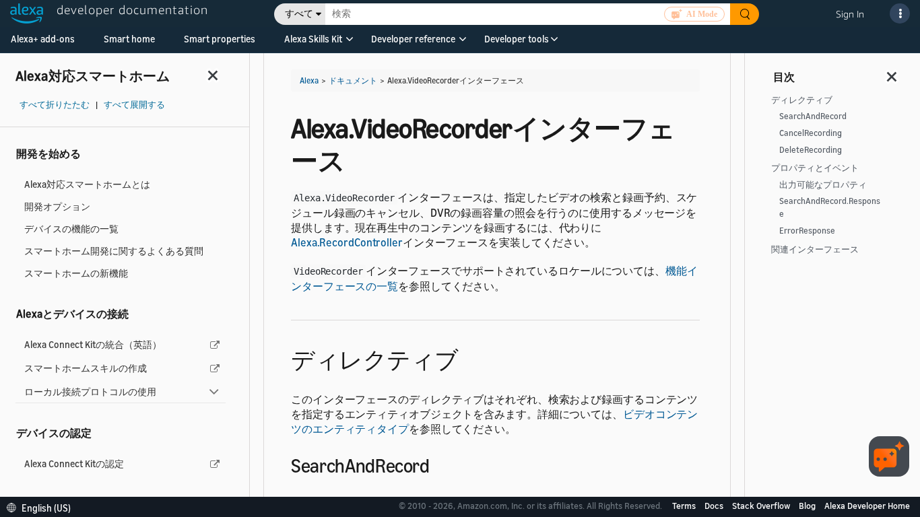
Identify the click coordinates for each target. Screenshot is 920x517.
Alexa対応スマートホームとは (87, 184)
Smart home (129, 38)
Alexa (309, 80)
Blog (808, 505)
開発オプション (57, 206)
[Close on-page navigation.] (892, 72)
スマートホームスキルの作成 (85, 368)
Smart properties (219, 38)
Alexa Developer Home (867, 505)
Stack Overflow (762, 505)
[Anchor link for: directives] (470, 358)
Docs (714, 505)
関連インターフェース (815, 249)
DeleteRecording (810, 150)
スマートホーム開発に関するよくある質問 (113, 250)
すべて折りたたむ (55, 105)
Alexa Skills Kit (313, 38)
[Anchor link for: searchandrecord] (439, 464)
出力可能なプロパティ (823, 185)
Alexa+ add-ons (43, 38)
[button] (313, 43)
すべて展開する (134, 105)
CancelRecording (810, 133)
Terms (685, 505)
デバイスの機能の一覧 (71, 228)
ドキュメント (353, 80)
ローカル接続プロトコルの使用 (90, 391)
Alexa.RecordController (347, 242)
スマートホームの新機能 (76, 273)
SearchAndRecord (813, 116)
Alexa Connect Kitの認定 (74, 463)
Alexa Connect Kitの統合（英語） (93, 344)
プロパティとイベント (815, 168)
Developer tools (516, 38)
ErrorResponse (807, 231)
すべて (299, 14)
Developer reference (413, 38)
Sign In (850, 14)
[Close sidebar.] (213, 75)
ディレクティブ (801, 100)
